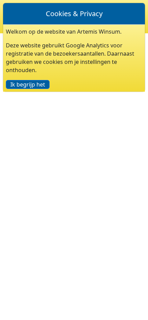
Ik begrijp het (27, 84)
